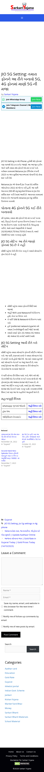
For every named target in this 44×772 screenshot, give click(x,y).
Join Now (36, 99)
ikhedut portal (12, 686)
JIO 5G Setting (11, 523)
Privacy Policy (11, 756)
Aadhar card (11, 668)
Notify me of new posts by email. (19, 626)
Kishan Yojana (11, 699)
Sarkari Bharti (11, 712)
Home (11, 751)
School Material (12, 721)
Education (10, 673)
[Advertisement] (22, 48)
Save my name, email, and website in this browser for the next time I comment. (21, 606)
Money (8, 708)
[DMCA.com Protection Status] (22, 764)
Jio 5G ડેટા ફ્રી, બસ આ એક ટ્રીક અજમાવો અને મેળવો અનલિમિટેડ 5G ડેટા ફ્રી (31, 438)
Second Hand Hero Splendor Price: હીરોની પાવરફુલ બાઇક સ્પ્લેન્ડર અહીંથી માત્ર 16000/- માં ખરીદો (10, 456)
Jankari (8, 695)
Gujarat (8, 519)
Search (8, 644)
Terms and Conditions (29, 756)
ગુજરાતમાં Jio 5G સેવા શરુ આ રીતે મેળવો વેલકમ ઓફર (10, 436)
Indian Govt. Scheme (14, 690)
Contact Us (31, 751)
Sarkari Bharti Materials (16, 716)
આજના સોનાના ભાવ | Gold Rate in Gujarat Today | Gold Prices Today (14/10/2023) (18, 542)
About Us (20, 751)
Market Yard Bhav (13, 703)
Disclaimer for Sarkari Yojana (22, 760)
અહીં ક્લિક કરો (34, 405)
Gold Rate (9, 677)
